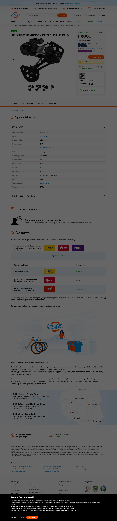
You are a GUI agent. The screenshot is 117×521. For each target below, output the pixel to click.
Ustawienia (14, 517)
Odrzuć (22, 517)
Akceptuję (32, 517)
